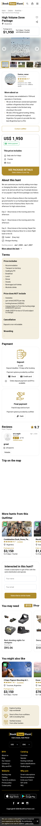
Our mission (6, 761)
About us (5, 755)
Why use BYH (6, 766)
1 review (21, 81)
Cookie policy (6, 785)
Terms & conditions (9, 780)
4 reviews (20, 682)
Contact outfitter (20, 129)
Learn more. (29, 823)
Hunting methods (26, 761)
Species (23, 758)
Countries (23, 755)
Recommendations (27, 777)
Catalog (4, 777)
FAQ (21, 785)
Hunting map (6, 774)
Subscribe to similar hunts (20, 596)
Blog (3, 758)
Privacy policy (7, 783)
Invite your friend (26, 780)
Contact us (6, 764)
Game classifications (27, 764)
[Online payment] (5, 524)
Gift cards (23, 783)
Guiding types (25, 766)
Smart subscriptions (27, 774)
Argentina (8, 24)
